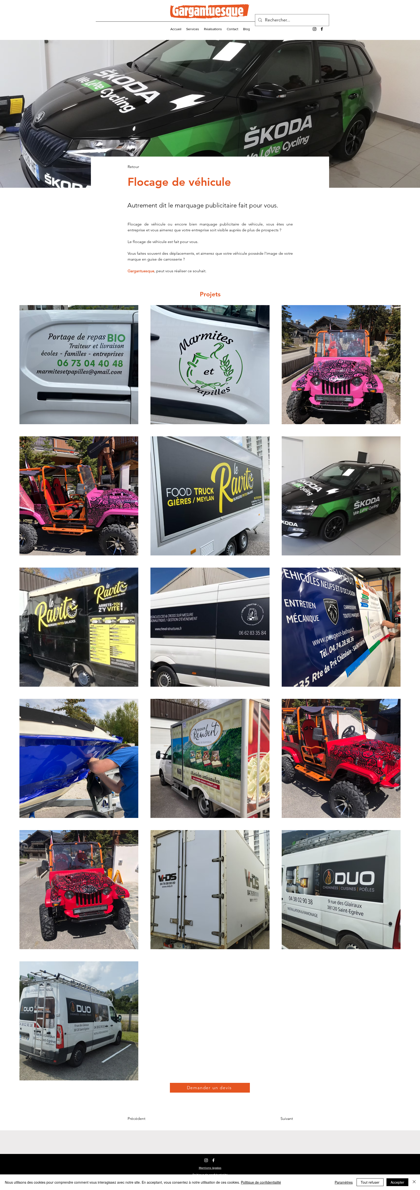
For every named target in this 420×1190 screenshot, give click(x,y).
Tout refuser (370, 1182)
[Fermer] (414, 1182)
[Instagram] (314, 29)
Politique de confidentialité (261, 1182)
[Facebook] (321, 29)
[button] (210, 1168)
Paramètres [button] (344, 1182)
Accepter (397, 1182)
